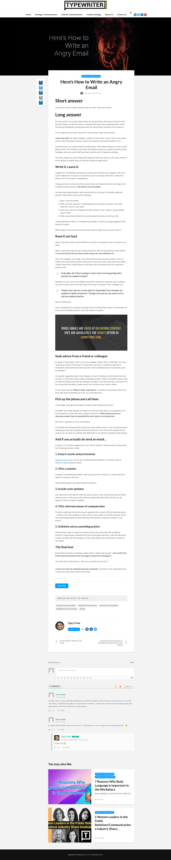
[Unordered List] (74, 677)
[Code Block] (81, 677)
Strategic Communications (46, 14)
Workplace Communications (66, 609)
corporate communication (65, 605)
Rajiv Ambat (61, 719)
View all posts (74, 629)
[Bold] (58, 677)
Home (28, 14)
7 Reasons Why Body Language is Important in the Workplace (112, 785)
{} (87, 677)
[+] (90, 677)
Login (132, 662)
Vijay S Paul (87, 93)
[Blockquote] (77, 677)
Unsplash (84, 598)
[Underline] (64, 677)
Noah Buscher (71, 598)
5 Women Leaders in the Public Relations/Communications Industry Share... (113, 823)
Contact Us (121, 14)
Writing (82, 609)
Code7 (101, 855)
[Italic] (61, 677)
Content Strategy (93, 14)
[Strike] (68, 677)
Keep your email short (64, 460)
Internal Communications (71, 14)
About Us (109, 14)
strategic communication (109, 605)
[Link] (84, 677)
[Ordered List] (71, 677)
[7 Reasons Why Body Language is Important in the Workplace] (69, 787)
